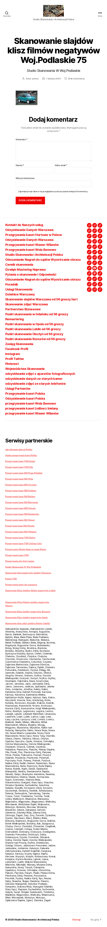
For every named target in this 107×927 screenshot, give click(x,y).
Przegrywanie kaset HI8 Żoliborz (20, 490)
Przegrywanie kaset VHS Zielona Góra (23, 543)
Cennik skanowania (19, 264)
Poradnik (11, 284)
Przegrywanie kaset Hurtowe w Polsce (33, 235)
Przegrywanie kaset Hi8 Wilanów (21, 531)
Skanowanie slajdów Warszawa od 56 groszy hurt (41, 299)
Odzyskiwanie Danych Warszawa (29, 230)
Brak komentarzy (76, 78)
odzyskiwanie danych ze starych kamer (34, 379)
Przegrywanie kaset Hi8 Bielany (20, 496)
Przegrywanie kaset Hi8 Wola (19, 478)
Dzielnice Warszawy (20, 294)
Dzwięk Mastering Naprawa (25, 269)
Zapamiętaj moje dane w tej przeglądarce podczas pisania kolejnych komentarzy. (53, 191)
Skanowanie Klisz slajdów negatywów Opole (26, 617)
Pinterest (12, 364)
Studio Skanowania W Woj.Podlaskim (23, 567)
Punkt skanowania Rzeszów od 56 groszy (35, 339)
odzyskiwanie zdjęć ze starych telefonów (35, 383)
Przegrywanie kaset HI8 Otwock (20, 508)
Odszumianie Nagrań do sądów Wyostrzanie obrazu (43, 259)
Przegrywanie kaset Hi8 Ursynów (21, 484)
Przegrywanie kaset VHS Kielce (20, 537)
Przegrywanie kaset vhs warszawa (21, 584)
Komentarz (22, 139)
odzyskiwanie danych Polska (18, 449)
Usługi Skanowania (18, 289)
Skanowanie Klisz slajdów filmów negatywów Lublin (30, 590)
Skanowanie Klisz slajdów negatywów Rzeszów (27, 611)
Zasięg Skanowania (19, 344)
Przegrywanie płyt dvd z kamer (19, 561)
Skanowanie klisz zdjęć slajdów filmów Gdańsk (27, 623)
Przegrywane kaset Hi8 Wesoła (19, 525)
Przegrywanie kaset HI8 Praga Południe (23, 473)
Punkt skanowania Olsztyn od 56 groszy (34, 334)
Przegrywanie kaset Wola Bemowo (30, 250)
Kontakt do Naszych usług (24, 225)
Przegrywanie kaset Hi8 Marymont (21, 502)
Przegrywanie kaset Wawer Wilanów (32, 245)
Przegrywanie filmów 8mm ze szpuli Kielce (25, 549)
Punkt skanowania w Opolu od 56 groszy (34, 324)
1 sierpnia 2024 (53, 78)
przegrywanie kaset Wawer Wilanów (32, 413)
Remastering (14, 319)
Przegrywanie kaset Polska (25, 393)
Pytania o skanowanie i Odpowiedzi (30, 274)
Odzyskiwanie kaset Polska (25, 398)
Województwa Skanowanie (25, 369)
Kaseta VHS (11, 578)
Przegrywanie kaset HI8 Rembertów (22, 514)
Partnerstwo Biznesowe (23, 309)
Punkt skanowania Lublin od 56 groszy (33, 329)
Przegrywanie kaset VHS (17, 555)
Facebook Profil (16, 349)
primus (35, 78)
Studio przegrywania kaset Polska (21, 455)
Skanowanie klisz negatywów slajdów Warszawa (28, 572)
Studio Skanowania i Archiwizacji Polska (34, 255)
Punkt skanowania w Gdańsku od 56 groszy (36, 314)
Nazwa (20, 165)
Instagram (12, 354)
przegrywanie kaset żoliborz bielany (31, 408)
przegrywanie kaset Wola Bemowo (30, 403)
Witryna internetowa (25, 178)
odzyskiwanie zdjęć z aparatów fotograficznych (40, 374)
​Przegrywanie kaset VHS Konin (20, 461)
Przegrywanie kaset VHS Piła (19, 467)
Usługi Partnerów (17, 388)
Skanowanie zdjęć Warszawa (26, 304)
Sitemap (76, 919)
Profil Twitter (14, 359)
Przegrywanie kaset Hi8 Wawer (20, 520)
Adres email (61, 165)
